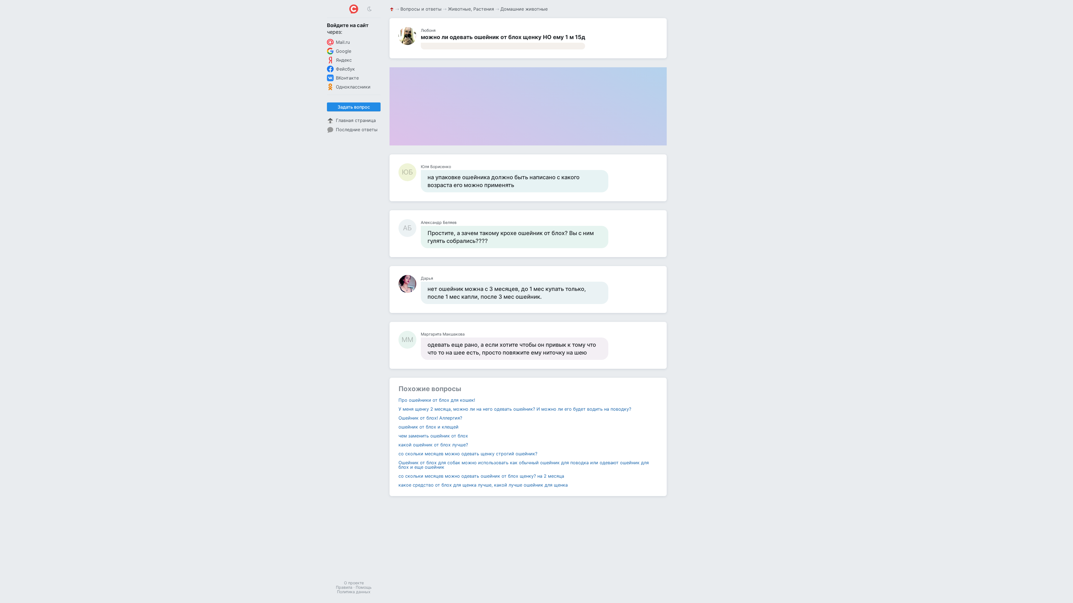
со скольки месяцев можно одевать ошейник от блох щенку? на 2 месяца (481, 476)
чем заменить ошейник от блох (433, 436)
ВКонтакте (347, 78)
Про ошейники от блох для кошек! (436, 400)
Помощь (364, 587)
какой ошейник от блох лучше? (433, 445)
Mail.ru (343, 42)
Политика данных (354, 591)
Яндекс (344, 60)
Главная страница (356, 120)
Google (343, 51)
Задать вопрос (354, 107)
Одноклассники (353, 87)
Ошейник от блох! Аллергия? (430, 418)
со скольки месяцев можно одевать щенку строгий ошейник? (467, 453)
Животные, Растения (471, 9)
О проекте (354, 582)
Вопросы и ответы (420, 9)
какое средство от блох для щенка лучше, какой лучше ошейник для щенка (483, 485)
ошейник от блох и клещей (428, 427)
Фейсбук (345, 69)
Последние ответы (357, 129)
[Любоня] (409, 36)
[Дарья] (409, 284)
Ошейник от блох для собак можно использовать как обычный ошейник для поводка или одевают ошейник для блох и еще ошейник (523, 465)
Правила (344, 587)
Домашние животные (524, 9)
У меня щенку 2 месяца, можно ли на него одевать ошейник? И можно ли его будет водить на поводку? (514, 409)
